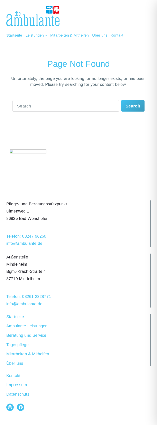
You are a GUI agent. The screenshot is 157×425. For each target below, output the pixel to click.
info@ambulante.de (24, 243)
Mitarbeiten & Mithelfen (27, 354)
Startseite (15, 316)
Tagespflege (17, 344)
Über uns (14, 363)
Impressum (16, 384)
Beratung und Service (26, 335)
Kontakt (13, 375)
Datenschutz (17, 394)
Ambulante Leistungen (27, 326)
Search (133, 106)
